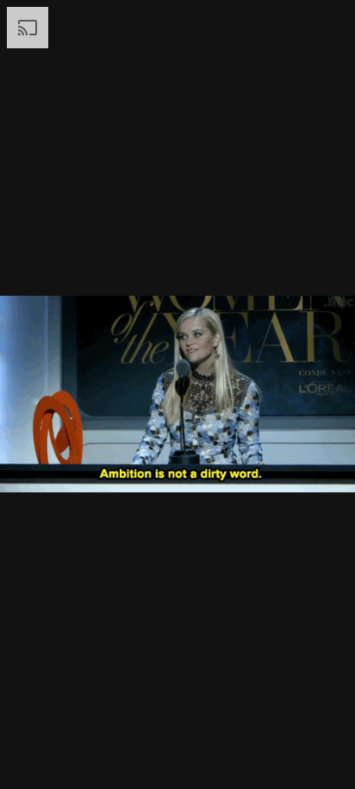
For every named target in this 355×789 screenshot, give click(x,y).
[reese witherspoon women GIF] (177, 394)
